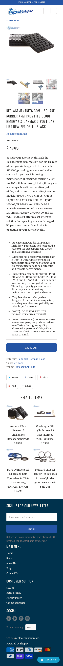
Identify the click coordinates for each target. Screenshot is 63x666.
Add (14, 386)
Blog (8, 568)
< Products (12, 20)
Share (30, 377)
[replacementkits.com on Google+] (15, 618)
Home (9, 553)
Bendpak (23, 359)
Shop (9, 558)
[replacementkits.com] (19, 11)
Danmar (33, 359)
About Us (11, 563)
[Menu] (46, 11)
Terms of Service (15, 603)
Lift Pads (18, 363)
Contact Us (12, 573)
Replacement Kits (16, 133)
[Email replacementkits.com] (28, 618)
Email (28, 386)
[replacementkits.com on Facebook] (9, 618)
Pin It (45, 377)
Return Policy (13, 592)
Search (10, 587)
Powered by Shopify (17, 643)
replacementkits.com (27, 638)
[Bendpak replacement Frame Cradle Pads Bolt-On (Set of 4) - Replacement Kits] (31, 43)
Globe (42, 359)
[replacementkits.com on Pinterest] (21, 618)
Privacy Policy (14, 597)
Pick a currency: (15, 627)
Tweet (15, 377)
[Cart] (54, 11)
